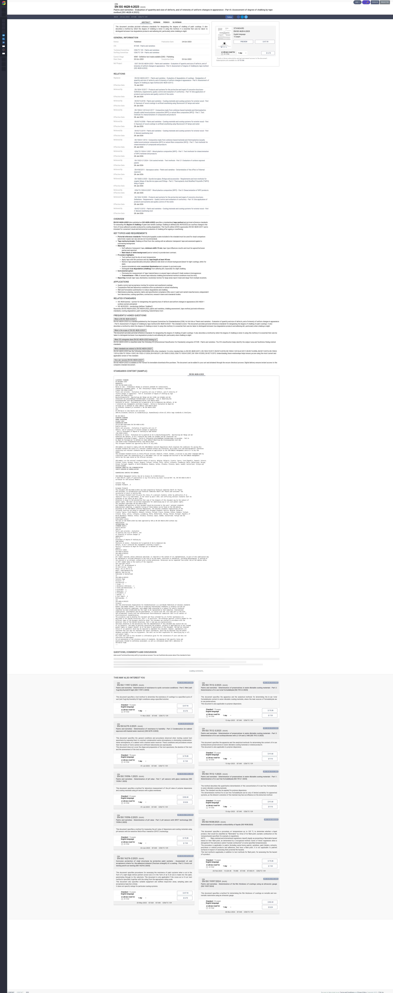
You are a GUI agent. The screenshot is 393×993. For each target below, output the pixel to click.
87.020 (151, 903)
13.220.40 (227, 871)
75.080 (235, 871)
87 (238, 60)
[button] (229, 17)
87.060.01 (250, 871)
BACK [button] (116, 17)
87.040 (133, 17)
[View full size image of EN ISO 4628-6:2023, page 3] (224, 38)
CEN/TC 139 (142, 17)
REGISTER (385, 2)
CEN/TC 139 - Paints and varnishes (146, 50)
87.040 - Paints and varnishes (144, 46)
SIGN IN (375, 2)
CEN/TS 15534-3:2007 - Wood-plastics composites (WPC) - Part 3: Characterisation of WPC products (171, 190)
